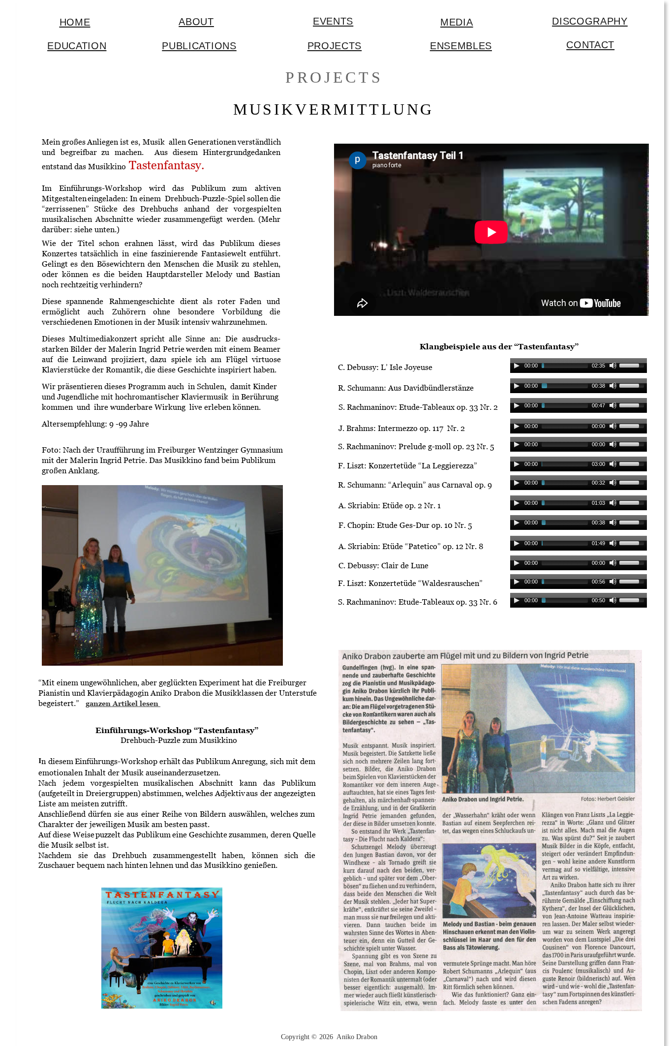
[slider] (633, 364)
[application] (578, 368)
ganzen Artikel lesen (123, 703)
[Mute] (613, 365)
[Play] (516, 365)
